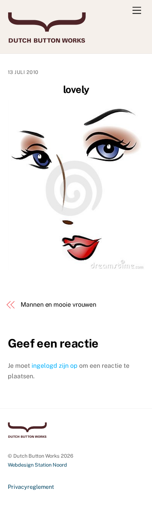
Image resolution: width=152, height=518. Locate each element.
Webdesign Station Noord (37, 465)
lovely (76, 89)
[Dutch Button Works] (47, 39)
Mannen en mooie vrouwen (58, 304)
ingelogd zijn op (55, 365)
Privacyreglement (31, 486)
